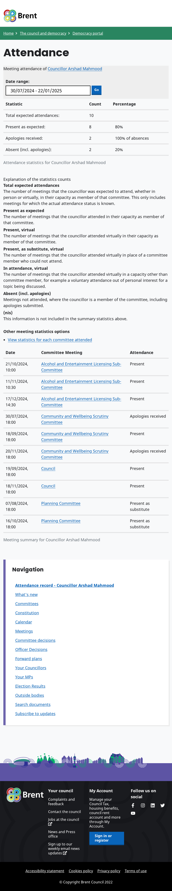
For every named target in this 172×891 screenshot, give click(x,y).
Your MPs (24, 677)
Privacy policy (108, 871)
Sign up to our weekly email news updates (64, 848)
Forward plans (28, 658)
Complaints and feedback (61, 801)
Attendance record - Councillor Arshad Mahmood (64, 585)
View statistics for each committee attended (50, 339)
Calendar (23, 622)
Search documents (33, 704)
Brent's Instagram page (143, 805)
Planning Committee (60, 503)
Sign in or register (103, 838)
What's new (26, 594)
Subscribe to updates (35, 713)
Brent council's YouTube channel (133, 813)
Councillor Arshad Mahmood (75, 68)
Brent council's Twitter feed (162, 805)
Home (8, 33)
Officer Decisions (31, 649)
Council (48, 468)
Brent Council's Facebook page (133, 805)
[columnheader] (21, 352)
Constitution (27, 612)
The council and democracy (43, 33)
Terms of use (136, 871)
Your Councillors (30, 667)
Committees (27, 603)
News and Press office (61, 834)
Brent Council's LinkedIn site (152, 805)
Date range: (18, 81)
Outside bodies (29, 695)
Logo (20, 16)
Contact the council (64, 811)
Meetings (24, 631)
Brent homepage (25, 795)
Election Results (30, 686)
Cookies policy (81, 871)
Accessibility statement (45, 871)
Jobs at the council (63, 819)
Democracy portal (88, 33)
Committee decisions (35, 640)
